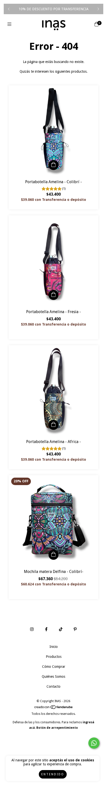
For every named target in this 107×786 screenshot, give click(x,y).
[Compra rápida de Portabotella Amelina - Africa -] (53, 425)
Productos (53, 657)
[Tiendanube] (54, 708)
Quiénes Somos (53, 676)
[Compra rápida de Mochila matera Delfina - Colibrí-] (53, 555)
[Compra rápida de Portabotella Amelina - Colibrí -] (53, 165)
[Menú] (10, 24)
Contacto (53, 686)
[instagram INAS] (32, 629)
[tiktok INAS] (60, 629)
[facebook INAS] (46, 629)
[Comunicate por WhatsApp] (94, 743)
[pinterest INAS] (75, 629)
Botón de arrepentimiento (57, 728)
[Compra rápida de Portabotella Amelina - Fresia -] (53, 295)
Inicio (54, 647)
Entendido (52, 774)
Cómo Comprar (53, 667)
